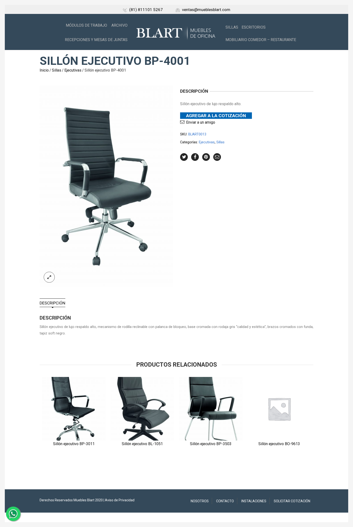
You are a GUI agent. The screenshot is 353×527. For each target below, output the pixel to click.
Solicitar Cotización (292, 501)
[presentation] (33, 412)
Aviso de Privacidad (119, 500)
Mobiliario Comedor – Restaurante (260, 39)
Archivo (119, 25)
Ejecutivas (72, 70)
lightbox (49, 277)
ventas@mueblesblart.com (206, 9)
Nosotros (200, 501)
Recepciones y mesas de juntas (96, 39)
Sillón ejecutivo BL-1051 (142, 444)
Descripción (52, 303)
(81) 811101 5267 (146, 9)
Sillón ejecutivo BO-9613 (279, 444)
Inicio (44, 70)
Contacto (225, 501)
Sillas (231, 27)
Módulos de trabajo (86, 25)
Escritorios (254, 27)
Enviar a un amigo (200, 122)
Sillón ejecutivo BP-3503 (210, 444)
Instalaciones (253, 501)
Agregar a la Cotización (216, 115)
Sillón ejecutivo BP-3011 (74, 444)
